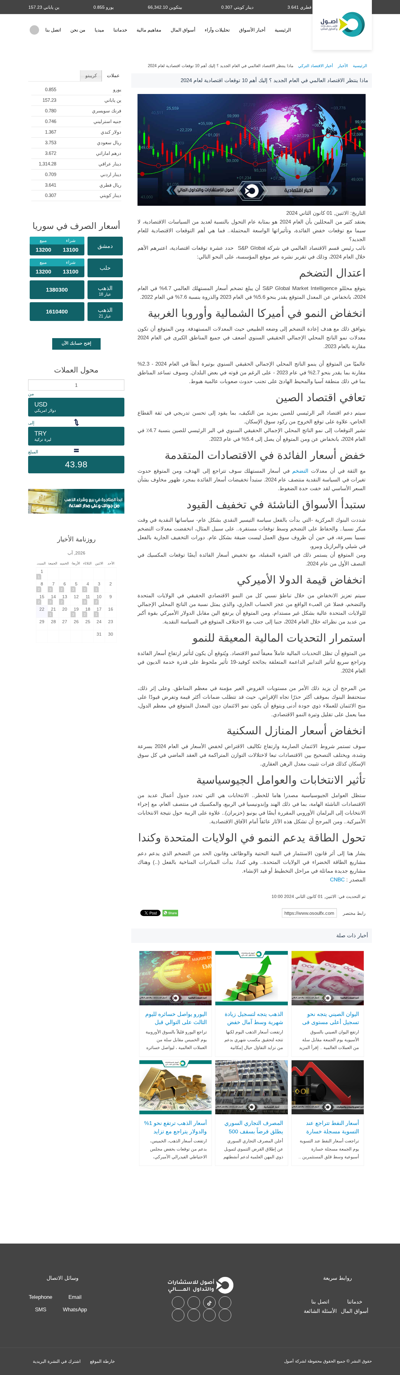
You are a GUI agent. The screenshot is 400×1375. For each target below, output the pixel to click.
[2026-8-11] (87, 599)
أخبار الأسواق (252, 29)
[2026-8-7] (53, 586)
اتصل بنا (53, 29)
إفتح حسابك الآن (76, 343)
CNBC (337, 880)
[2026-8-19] (76, 611)
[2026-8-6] (64, 586)
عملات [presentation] (113, 75)
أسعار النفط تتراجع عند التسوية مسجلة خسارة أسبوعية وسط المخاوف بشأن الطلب (331, 1135)
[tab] (113, 75)
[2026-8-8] (42, 586)
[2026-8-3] (99, 586)
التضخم (300, 471)
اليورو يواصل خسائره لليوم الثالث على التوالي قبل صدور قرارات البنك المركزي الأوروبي (176, 1026)
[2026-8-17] (99, 611)
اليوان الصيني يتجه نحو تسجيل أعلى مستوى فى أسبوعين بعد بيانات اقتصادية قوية (330, 1026)
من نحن (77, 29)
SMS (40, 1310)
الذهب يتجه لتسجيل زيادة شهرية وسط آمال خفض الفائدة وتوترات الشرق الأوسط (254, 1026)
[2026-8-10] (99, 599)
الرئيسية (283, 29)
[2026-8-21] (53, 611)
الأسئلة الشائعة (320, 1311)
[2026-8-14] (53, 599)
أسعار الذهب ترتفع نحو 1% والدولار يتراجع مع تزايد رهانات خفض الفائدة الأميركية (175, 1135)
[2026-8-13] (64, 599)
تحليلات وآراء (217, 29)
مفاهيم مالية (149, 29)
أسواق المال (183, 29)
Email (75, 1297)
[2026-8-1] (42, 574)
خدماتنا (120, 29)
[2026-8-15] (42, 599)
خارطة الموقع (102, 1361)
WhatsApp (75, 1310)
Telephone (40, 1297)
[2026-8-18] (87, 611)
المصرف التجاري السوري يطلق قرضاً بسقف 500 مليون (253, 1131)
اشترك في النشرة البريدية (57, 1361)
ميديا (99, 29)
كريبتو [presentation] (91, 75)
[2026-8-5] (76, 586)
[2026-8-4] (87, 586)
